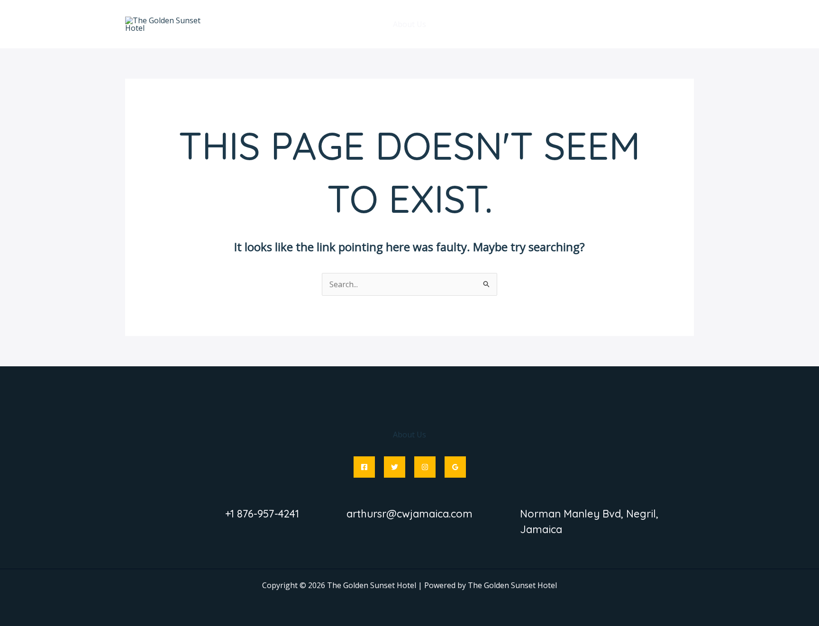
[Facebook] (364, 467)
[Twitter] (394, 467)
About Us (409, 24)
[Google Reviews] (455, 467)
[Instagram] (425, 467)
